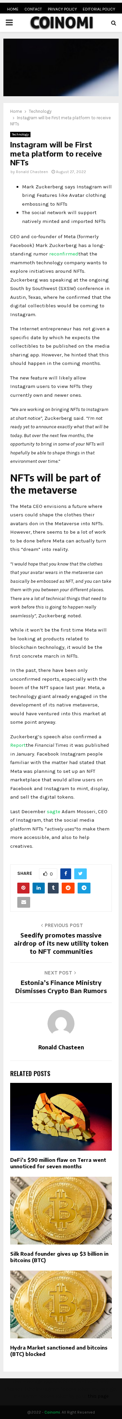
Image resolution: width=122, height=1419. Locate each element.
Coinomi (52, 1412)
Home (13, 9)
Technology (20, 134)
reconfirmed (63, 254)
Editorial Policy (99, 9)
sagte (53, 811)
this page (98, 1396)
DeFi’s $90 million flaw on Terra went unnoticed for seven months (58, 1163)
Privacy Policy (62, 9)
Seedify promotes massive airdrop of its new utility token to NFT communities (61, 943)
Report (18, 745)
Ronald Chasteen (32, 171)
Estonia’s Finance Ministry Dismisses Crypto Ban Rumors (61, 986)
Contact (33, 9)
